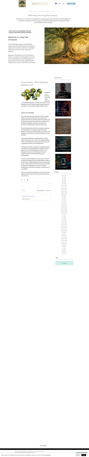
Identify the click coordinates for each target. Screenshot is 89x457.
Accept (83, 455)
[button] (63, 3)
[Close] (87, 455)
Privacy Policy (47, 455)
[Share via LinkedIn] (27, 179)
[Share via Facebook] (21, 179)
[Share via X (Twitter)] (24, 179)
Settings (78, 455)
